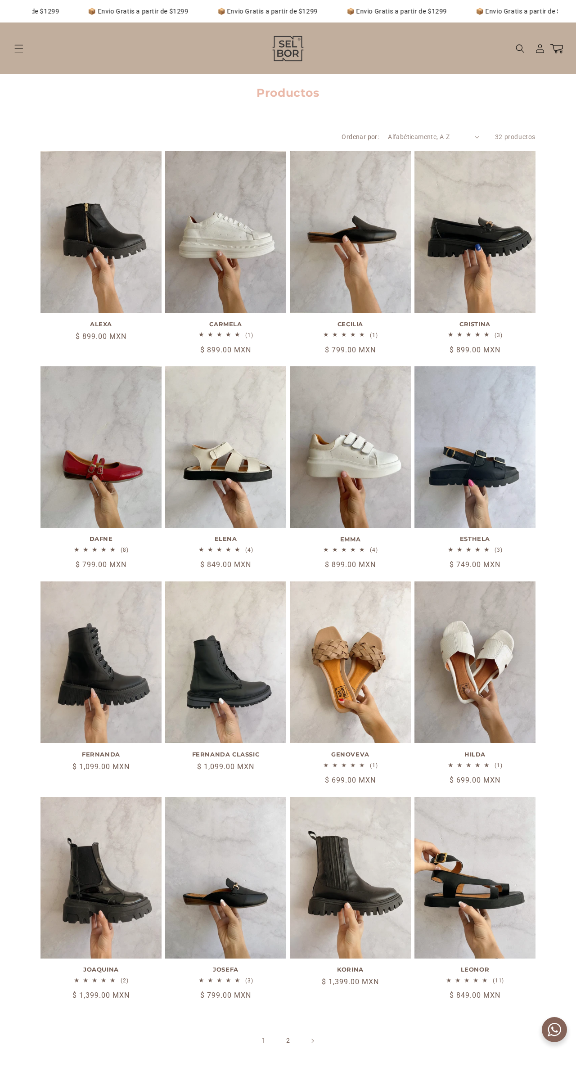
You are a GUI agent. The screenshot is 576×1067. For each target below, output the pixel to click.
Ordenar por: (360, 136)
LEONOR (475, 969)
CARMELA (225, 323)
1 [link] (263, 1040)
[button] (19, 49)
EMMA (350, 539)
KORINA (350, 969)
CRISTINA (474, 323)
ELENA (226, 539)
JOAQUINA (101, 969)
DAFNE (101, 539)
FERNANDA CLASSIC (226, 754)
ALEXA (101, 323)
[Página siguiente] (312, 1041)
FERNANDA (101, 754)
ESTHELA (475, 539)
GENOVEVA (350, 754)
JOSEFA (225, 969)
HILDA (475, 754)
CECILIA (350, 323)
